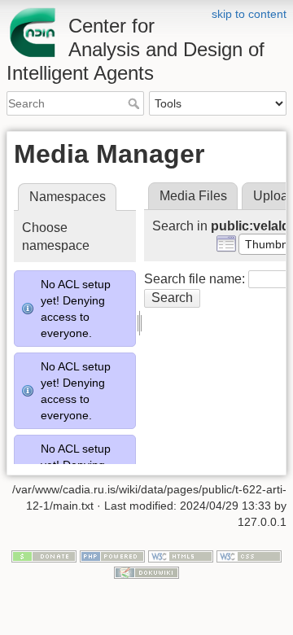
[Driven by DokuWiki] (146, 571)
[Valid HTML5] (180, 556)
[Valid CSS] (249, 556)
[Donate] (44, 556)
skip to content (249, 13)
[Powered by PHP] (112, 556)
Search (135, 103)
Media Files (193, 196)
